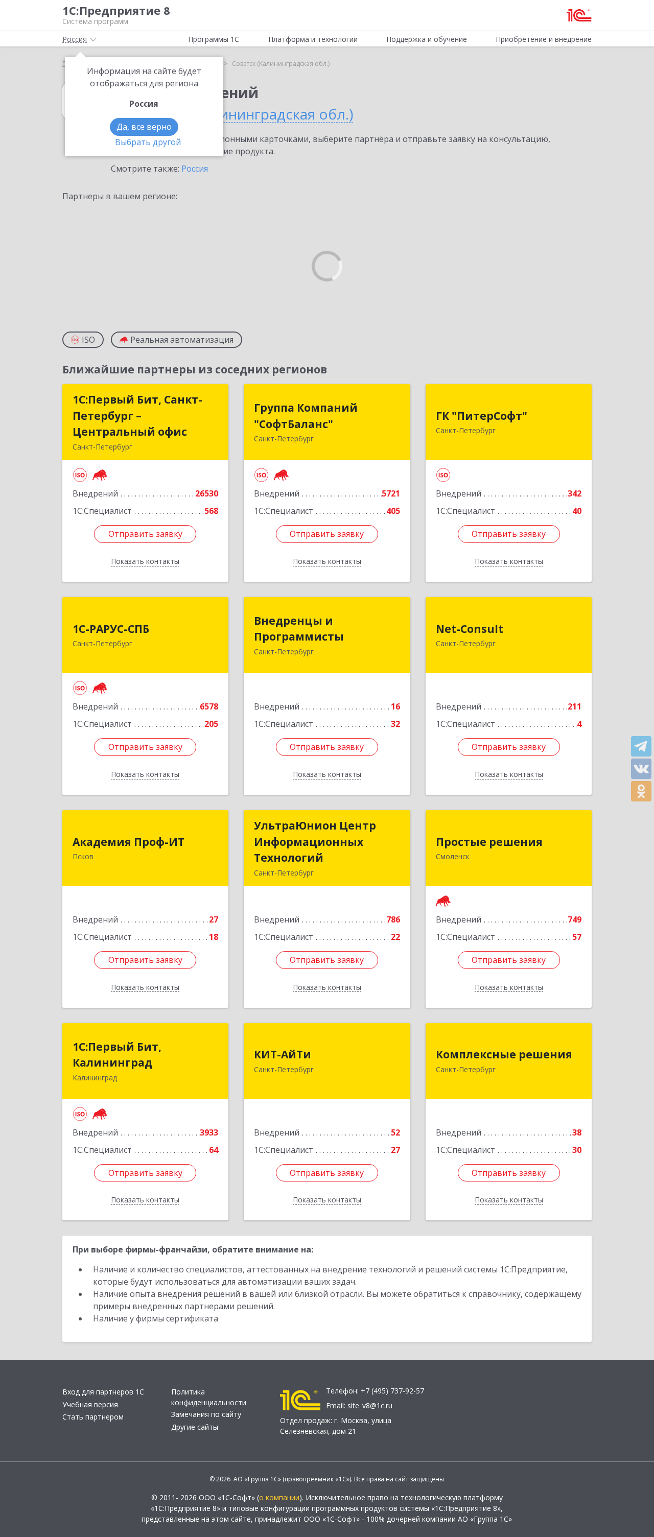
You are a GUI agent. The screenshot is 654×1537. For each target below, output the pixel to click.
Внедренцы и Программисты (299, 628)
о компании (279, 1497)
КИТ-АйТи (282, 1054)
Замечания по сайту (206, 1414)
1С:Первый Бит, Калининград (117, 1054)
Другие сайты (194, 1427)
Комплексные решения (504, 1054)
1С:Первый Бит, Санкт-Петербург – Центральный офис (137, 415)
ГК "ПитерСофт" (481, 416)
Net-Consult (469, 629)
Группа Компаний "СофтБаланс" (306, 415)
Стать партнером (93, 1417)
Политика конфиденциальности (208, 1397)
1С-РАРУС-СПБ (111, 629)
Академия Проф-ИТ (128, 842)
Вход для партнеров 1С (103, 1392)
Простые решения (489, 842)
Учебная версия (90, 1404)
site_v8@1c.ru (369, 1405)
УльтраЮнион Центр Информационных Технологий (315, 841)
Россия (194, 168)
